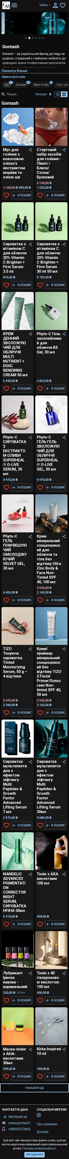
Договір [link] (42, 1131)
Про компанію (47, 1124)
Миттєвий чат (17, 1116)
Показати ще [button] (34, 1088)
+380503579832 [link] (19, 1129)
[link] (39, 1115)
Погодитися (34, 1154)
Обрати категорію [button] (13, 76)
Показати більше (14, 71)
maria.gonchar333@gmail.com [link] (28, 1123)
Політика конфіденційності (39, 1148)
